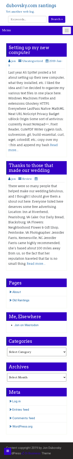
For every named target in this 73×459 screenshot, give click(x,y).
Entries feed (20, 409)
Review (27, 179)
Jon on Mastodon (26, 325)
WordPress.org (22, 426)
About (16, 292)
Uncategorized (32, 61)
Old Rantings (20, 300)
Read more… (36, 264)
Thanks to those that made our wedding (31, 168)
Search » (57, 19)
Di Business (32, 453)
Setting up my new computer (29, 50)
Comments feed (23, 418)
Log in (16, 401)
